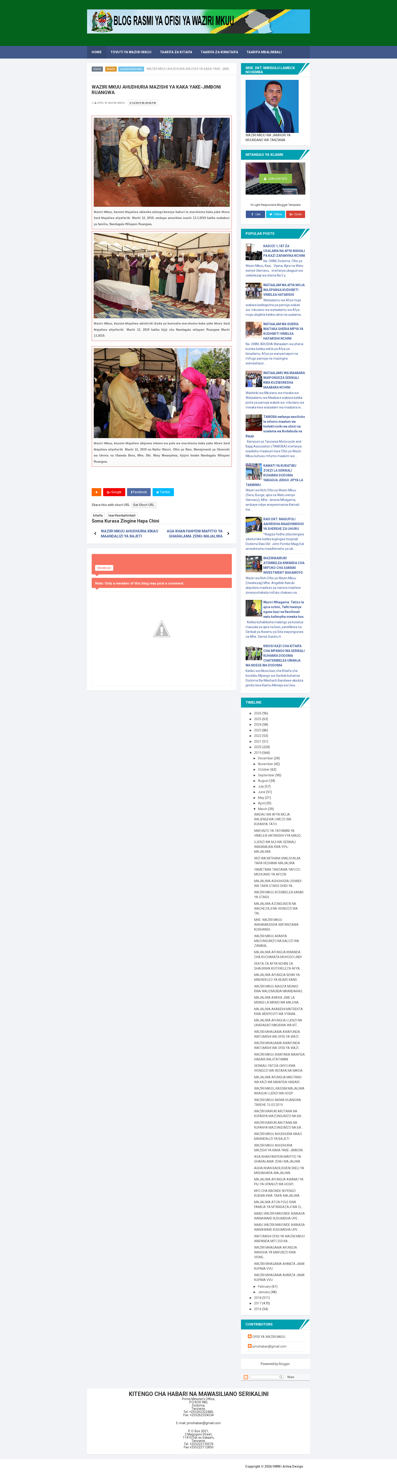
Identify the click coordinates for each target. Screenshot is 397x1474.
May (261, 798)
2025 (258, 719)
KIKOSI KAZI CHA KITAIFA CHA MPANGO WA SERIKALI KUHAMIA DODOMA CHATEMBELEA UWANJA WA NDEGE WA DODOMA (275, 655)
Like (258, 214)
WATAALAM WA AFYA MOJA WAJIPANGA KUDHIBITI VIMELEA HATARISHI (284, 289)
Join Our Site (277, 178)
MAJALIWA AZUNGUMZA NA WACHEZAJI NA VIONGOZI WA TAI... (276, 908)
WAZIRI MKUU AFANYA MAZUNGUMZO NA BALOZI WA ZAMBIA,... (276, 941)
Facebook (139, 492)
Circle (298, 214)
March (263, 809)
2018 (258, 1298)
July (261, 786)
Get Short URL (143, 505)
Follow (277, 214)
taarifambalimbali (131, 69)
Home (97, 69)
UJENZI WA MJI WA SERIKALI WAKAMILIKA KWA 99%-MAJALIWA (275, 846)
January (264, 1292)
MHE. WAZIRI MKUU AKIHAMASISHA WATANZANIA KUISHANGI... (276, 924)
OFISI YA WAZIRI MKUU (268, 1337)
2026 (258, 713)
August (263, 781)
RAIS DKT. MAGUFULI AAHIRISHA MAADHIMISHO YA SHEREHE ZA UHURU (283, 524)
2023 (258, 730)
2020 (258, 747)
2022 (258, 736)
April (261, 803)
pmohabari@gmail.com (269, 1346)
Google (116, 492)
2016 (258, 1309)
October (264, 769)
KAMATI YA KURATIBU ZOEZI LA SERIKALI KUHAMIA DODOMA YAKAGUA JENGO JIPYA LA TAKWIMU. (274, 475)
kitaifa (111, 69)
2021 (258, 741)
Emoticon (104, 568)
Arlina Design (293, 1466)
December (266, 758)
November (266, 764)
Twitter (164, 492)
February (265, 1286)
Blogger (284, 1364)
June (262, 792)
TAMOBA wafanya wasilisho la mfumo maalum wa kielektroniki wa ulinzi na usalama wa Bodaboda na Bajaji (275, 426)
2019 (258, 753)
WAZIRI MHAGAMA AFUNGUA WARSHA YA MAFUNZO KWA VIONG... (275, 1252)
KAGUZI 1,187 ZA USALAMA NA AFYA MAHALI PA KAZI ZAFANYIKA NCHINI (284, 250)
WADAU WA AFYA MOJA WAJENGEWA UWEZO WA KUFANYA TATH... (272, 819)
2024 (258, 724)
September (266, 775)
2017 (258, 1303)
